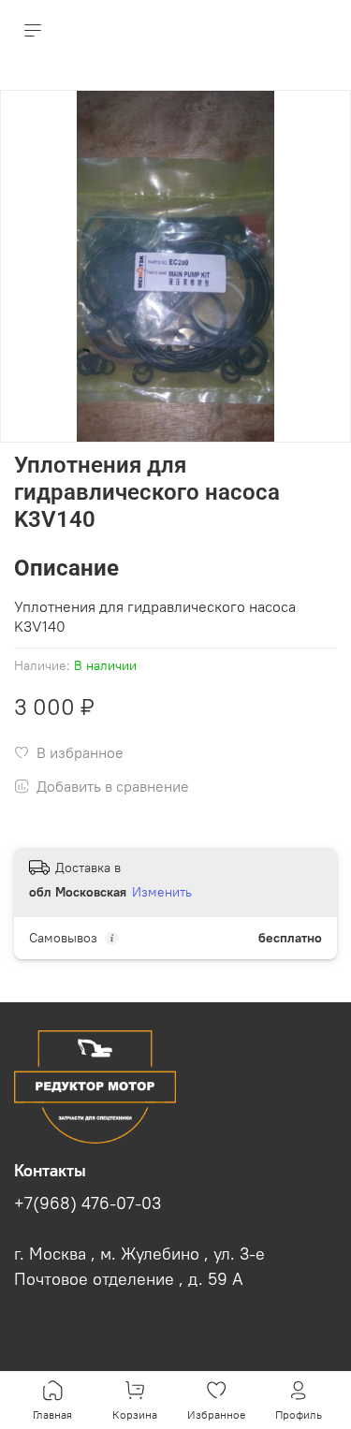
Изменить (162, 891)
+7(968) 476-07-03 (87, 1203)
